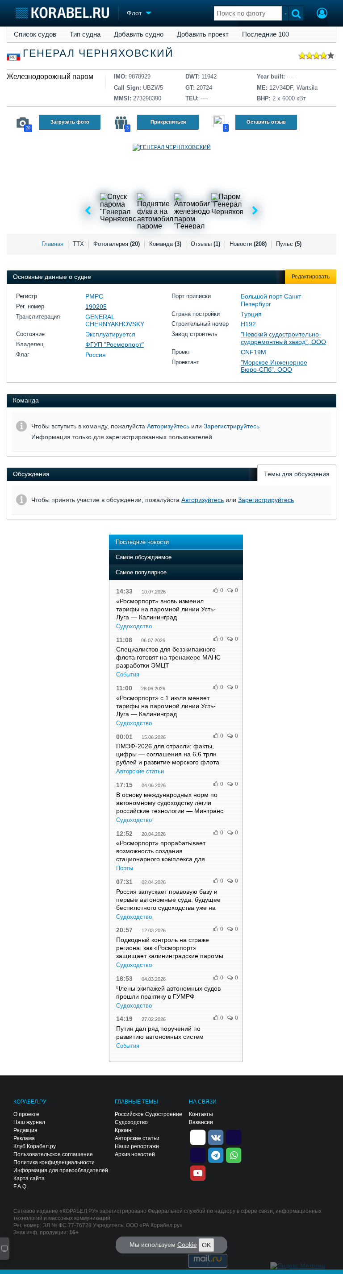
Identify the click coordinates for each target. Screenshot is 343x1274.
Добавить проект (203, 34)
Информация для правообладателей (60, 1170)
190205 (96, 306)
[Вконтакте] (216, 1136)
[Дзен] (198, 1136)
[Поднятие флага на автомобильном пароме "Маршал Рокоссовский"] (155, 211)
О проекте (26, 1114)
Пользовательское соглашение (53, 1154)
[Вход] (322, 14)
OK (206, 1245)
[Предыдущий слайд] (87, 211)
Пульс (288, 244)
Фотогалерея (116, 244)
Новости (248, 244)
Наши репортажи (137, 1146)
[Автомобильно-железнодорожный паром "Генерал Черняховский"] (192, 211)
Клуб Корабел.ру (34, 1146)
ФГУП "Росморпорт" (114, 344)
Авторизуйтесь (168, 426)
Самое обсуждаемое (144, 557)
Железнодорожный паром (50, 76)
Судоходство (134, 626)
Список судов (35, 34)
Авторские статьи (140, 771)
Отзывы (205, 244)
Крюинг (124, 1130)
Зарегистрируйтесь (231, 426)
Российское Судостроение (148, 1114)
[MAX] (198, 1154)
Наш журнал (29, 1122)
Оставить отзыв (266, 121)
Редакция (25, 1130)
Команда (165, 244)
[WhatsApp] (234, 1154)
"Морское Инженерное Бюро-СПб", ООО (274, 366)
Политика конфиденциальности (54, 1162)
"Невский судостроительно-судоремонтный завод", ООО (283, 338)
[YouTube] (198, 1172)
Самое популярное (141, 572)
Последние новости (142, 542)
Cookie (187, 1244)
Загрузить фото (69, 121)
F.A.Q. (20, 1186)
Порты (124, 868)
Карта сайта (29, 1178)
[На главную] (62, 12)
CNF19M (253, 352)
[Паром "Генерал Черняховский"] (229, 211)
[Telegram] (216, 1154)
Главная (52, 244)
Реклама (24, 1138)
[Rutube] (234, 1136)
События (127, 674)
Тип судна (85, 34)
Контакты (201, 1114)
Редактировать (311, 277)
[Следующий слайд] (255, 211)
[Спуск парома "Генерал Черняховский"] (118, 211)
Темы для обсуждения (297, 473)
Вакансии (201, 1122)
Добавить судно (138, 34)
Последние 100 (265, 34)
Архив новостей (135, 1154)
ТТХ (78, 244)
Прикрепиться (168, 121)
